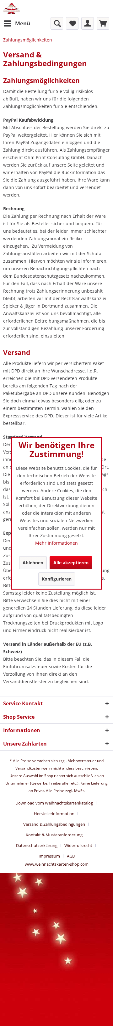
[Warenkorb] (103, 23)
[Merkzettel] (72, 23)
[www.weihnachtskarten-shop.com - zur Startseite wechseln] (11, 8)
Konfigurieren (57, 579)
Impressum (49, 856)
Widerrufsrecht (78, 845)
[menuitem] (16, 23)
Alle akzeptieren (71, 563)
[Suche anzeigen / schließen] (57, 23)
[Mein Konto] (87, 23)
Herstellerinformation (54, 813)
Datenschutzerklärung (36, 845)
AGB (71, 856)
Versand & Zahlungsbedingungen (54, 824)
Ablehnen (33, 563)
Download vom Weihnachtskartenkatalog (54, 803)
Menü (22, 23)
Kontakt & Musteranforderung (54, 835)
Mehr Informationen (56, 543)
